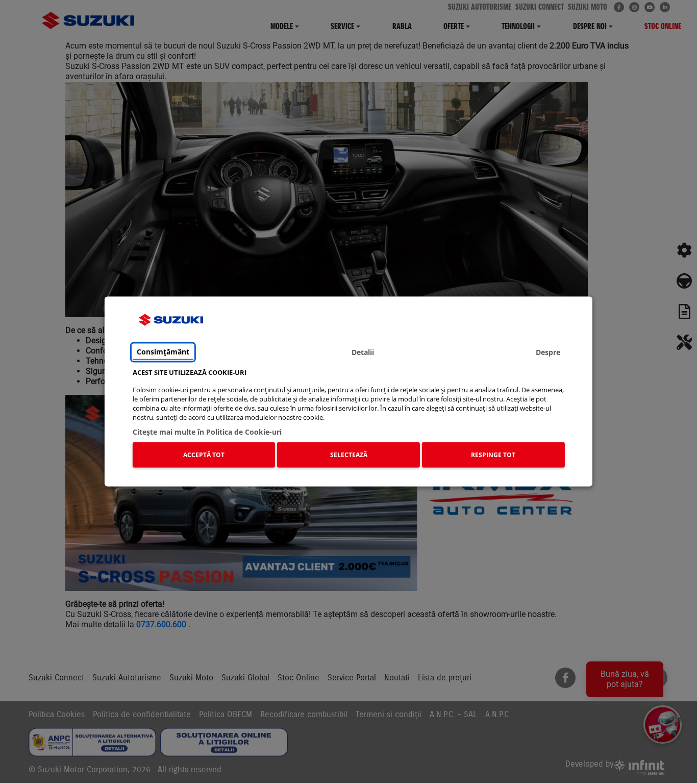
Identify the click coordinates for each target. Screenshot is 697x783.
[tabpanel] (349, 420)
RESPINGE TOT (493, 454)
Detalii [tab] (363, 352)
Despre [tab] (548, 352)
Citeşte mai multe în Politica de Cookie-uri (207, 432)
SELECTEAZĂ (348, 454)
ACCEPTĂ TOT (204, 454)
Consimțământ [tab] (163, 352)
